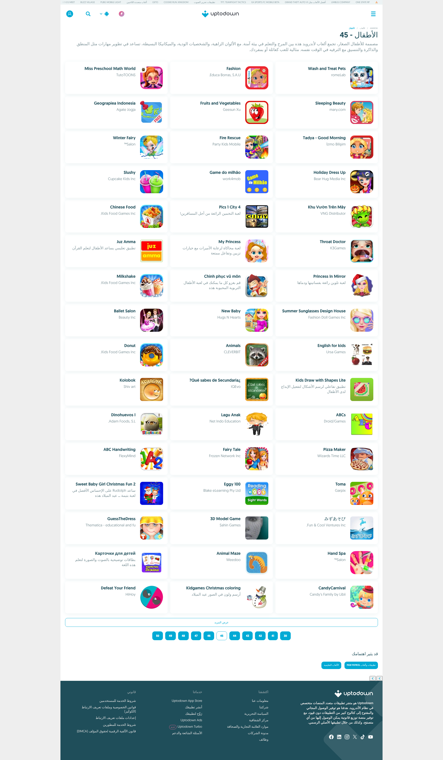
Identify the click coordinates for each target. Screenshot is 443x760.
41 (273, 636)
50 (157, 636)
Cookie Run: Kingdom (176, 2)
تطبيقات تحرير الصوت (204, 2)
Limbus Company (340, 2)
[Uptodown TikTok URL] (362, 737)
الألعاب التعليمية (331, 665)
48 (183, 636)
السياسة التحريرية (256, 714)
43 (247, 636)
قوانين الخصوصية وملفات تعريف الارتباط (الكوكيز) (109, 709)
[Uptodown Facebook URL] (331, 737)
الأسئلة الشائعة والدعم (187, 733)
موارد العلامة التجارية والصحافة (247, 726)
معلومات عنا (260, 701)
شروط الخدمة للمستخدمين (117, 701)
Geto (155, 2)
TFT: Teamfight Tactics (233, 2)
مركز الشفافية (258, 720)
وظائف (263, 739)
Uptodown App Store (187, 701)
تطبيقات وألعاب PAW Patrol (361, 665)
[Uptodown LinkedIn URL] (339, 737)
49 (170, 636)
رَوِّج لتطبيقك (193, 714)
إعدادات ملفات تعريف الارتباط (116, 718)
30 (285, 636)
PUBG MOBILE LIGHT (110, 2)
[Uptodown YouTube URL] (370, 737)
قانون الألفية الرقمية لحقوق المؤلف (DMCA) (106, 731)
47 (196, 636)
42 (260, 636)
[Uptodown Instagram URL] (347, 737)
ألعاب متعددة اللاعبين (137, 2)
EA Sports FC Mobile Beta (265, 2)
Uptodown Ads (191, 720)
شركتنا (263, 707)
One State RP (363, 2)
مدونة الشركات (258, 733)
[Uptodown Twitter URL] (355, 737)
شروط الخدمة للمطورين (119, 725)
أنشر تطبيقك (193, 707)
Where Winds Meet (64, 2)
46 (208, 636)
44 (234, 636)
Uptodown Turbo (186, 726)
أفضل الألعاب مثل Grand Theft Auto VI (305, 2)
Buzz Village (88, 2)
